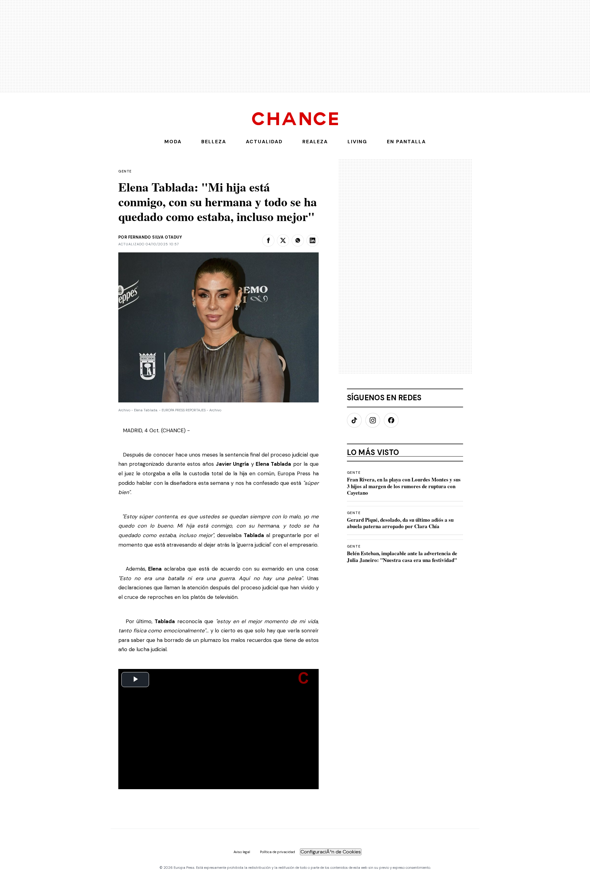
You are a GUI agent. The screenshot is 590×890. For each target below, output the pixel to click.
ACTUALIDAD (264, 141)
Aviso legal (242, 852)
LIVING (357, 141)
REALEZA (315, 141)
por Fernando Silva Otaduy (150, 237)
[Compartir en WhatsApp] (298, 240)
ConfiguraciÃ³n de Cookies (331, 851)
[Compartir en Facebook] (268, 240)
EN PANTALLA (406, 141)
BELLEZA (213, 141)
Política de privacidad (277, 852)
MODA (173, 141)
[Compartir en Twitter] (283, 240)
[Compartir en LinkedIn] (312, 240)
